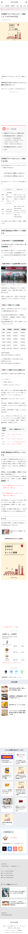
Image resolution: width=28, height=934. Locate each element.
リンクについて (21, 926)
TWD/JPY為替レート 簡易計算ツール (11, 662)
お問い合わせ (16, 928)
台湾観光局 (4, 913)
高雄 (21, 6)
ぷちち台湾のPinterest (7, 877)
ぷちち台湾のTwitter (7, 873)
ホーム (2, 6)
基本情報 (7, 6)
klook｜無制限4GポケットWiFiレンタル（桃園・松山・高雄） (12, 494)
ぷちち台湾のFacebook (8, 875)
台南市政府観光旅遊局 (6, 915)
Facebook (10, 851)
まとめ (5, 149)
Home (4, 926)
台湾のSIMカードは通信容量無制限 (13, 138)
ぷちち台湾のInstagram (8, 871)
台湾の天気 (4, 864)
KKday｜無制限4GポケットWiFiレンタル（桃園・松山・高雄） (13, 486)
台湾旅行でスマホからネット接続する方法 (14, 133)
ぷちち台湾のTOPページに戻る (10, 627)
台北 (25, 6)
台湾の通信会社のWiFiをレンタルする (13, 147)
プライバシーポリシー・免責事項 (14, 930)
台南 (17, 6)
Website (20, 851)
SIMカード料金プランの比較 (11, 142)
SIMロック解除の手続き (13, 434)
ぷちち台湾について (11, 926)
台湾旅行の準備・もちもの (15, 677)
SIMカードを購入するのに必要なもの (13, 144)
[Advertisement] (14, 58)
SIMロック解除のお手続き (14, 439)
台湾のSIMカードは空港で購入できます (14, 140)
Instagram (15, 851)
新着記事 (13, 6)
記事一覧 (10, 928)
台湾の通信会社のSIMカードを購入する (13, 136)
